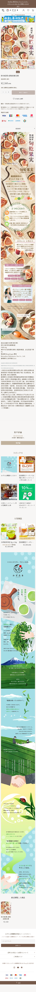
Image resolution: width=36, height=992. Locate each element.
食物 (8, 79)
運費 (5, 87)
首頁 (12, 15)
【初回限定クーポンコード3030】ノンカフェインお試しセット (27, 542)
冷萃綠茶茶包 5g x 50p (9, 542)
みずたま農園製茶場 (12, 10)
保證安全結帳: (5, 112)
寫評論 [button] (18, 443)
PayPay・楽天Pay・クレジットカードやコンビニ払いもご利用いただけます (18, 4)
